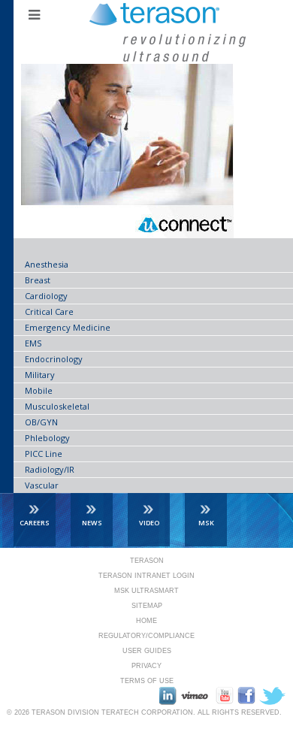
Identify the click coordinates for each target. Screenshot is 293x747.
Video (149, 523)
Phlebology (47, 437)
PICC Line (43, 453)
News (92, 523)
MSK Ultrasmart (146, 590)
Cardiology (46, 295)
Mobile (39, 390)
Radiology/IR (49, 469)
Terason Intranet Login (146, 575)
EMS (33, 343)
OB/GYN (41, 422)
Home (146, 621)
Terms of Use (147, 681)
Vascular (42, 485)
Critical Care (49, 311)
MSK (206, 523)
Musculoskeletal (57, 406)
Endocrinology (54, 358)
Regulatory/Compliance (146, 636)
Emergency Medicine (67, 327)
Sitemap (146, 605)
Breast (37, 280)
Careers (35, 523)
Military (40, 374)
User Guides (146, 651)
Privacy (146, 666)
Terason (147, 560)
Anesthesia (46, 264)
